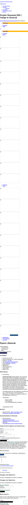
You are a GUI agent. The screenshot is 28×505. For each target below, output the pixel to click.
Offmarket (7, 8)
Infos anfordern (3, 353)
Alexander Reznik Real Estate (6, 1)
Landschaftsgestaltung (11, 421)
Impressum (5, 470)
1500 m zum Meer (15, 412)
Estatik (7, 464)
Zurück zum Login (4, 503)
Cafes (20, 412)
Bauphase (8, 363)
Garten (4, 423)
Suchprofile (5, 9)
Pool (18, 421)
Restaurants (5, 413)
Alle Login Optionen (4, 485)
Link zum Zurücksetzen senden (6, 501)
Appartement (7, 20)
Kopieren (2, 454)
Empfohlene (5, 23)
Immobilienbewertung (7, 10)
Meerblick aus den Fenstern (12, 423)
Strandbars (11, 413)
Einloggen (2, 491)
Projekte (4, 11)
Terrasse (20, 423)
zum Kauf (2, 20)
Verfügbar (13, 363)
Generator (5, 419)
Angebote (5, 7)
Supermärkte (17, 413)
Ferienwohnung (13, 20)
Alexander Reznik (6, 6)
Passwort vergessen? (5, 490)
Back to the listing (14, 335)
